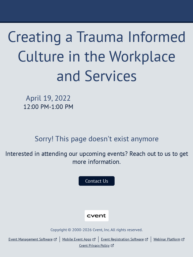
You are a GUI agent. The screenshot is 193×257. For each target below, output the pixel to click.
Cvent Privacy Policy (94, 245)
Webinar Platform (167, 239)
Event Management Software (31, 239)
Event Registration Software (122, 239)
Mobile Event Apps (76, 239)
